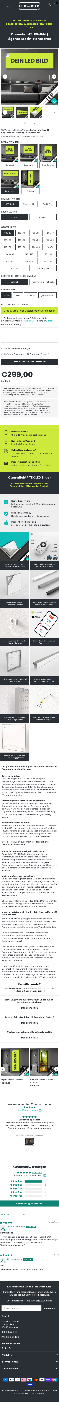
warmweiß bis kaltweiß (43, 282)
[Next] (54, 76)
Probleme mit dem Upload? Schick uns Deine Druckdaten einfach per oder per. (27, 319)
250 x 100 (48, 254)
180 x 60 (21, 247)
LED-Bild (10, 204)
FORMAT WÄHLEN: (10, 142)
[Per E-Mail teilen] (34, 123)
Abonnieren (49, 1308)
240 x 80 (10, 254)
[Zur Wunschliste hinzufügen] (28, 1066)
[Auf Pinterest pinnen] (25, 123)
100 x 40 (21, 233)
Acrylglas (43, 217)
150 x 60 (50, 240)
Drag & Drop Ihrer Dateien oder (29, 310)
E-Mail (49, 320)
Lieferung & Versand (14, 354)
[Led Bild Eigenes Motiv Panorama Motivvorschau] (22, 112)
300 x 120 (15, 268)
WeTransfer (30, 320)
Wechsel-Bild (29, 204)
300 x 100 (48, 261)
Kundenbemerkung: (11, 324)
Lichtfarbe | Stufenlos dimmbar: (18, 276)
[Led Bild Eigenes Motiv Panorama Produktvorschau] (8, 112)
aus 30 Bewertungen (28, 1110)
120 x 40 (50, 233)
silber (6, 295)
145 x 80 (21, 240)
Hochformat (48, 165)
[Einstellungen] (49, 4)
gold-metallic (47, 295)
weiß (18, 295)
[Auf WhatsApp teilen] (29, 123)
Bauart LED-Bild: (9, 211)
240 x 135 (29, 254)
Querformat (29, 165)
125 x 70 (7, 240)
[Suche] (8, 6)
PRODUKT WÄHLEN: (10, 198)
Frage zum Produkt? (39, 354)
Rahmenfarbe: (8, 289)
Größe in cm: (8, 227)
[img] (29, 1107)
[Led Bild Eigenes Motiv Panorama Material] (36, 112)
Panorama (10, 191)
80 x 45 (7, 233)
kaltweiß (15, 282)
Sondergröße (43, 268)
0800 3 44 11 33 (9, 1332)
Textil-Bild (47, 204)
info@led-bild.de (10, 1336)
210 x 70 (50, 247)
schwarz (31, 295)
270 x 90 (29, 261)
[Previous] (5, 76)
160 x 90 (7, 247)
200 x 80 (36, 247)
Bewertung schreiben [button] (29, 1203)
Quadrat (10, 165)
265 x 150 (10, 261)
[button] (27, 1150)
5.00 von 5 (37, 1172)
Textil (15, 217)
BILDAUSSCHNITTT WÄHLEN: (15, 304)
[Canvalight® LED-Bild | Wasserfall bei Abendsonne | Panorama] (38, 1062)
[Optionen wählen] (28, 1071)
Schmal (30, 191)
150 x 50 (36, 240)
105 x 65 (36, 233)
